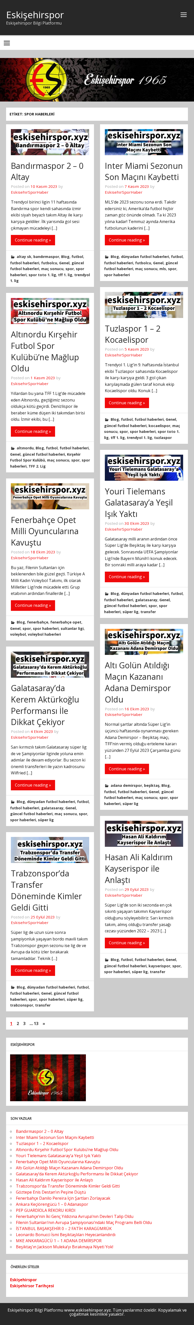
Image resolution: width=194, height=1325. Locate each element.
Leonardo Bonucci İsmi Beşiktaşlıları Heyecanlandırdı (65, 1234)
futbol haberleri (24, 262)
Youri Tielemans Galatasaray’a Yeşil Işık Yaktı (139, 502)
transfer (148, 611)
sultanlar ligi (72, 628)
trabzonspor (21, 1005)
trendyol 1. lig (139, 437)
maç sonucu (52, 268)
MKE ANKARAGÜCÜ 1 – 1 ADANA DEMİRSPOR (59, 1240)
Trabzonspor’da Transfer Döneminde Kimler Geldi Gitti (46, 890)
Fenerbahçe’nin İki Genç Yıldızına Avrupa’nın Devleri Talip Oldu (74, 1216)
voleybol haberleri (44, 634)
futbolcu (49, 262)
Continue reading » (33, 240)
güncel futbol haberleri (125, 425)
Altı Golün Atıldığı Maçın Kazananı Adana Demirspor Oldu (138, 682)
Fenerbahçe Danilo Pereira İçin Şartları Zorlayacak (63, 1198)
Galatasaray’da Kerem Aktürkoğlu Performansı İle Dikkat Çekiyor (45, 704)
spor (69, 268)
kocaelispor (159, 425)
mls (162, 268)
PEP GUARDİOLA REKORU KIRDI (46, 1210)
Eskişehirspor (35, 14)
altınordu (25, 448)
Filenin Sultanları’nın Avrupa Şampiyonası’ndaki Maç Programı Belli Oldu (84, 1222)
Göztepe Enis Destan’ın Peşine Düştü (51, 1192)
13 (36, 1023)
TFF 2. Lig (37, 466)
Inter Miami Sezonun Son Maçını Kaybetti (144, 171)
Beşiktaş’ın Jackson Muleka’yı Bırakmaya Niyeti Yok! (64, 1247)
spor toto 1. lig (42, 274)
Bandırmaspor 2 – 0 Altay (39, 1131)
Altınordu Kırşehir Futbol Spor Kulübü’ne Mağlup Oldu (45, 351)
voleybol (18, 634)
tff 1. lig (65, 274)
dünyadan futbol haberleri (145, 256)
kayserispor (159, 965)
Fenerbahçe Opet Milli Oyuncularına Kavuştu (45, 531)
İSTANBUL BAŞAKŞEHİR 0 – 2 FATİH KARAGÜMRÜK (64, 1228)
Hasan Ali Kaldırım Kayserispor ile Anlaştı (139, 868)
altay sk (24, 256)
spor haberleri (117, 274)
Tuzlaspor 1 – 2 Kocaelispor (132, 334)
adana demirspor (126, 785)
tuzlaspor (163, 437)
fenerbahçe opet (65, 622)
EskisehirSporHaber (29, 192)
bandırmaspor (46, 256)
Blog (65, 256)
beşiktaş (151, 785)
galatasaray (146, 599)
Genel (64, 262)
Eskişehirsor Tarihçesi (32, 1286)
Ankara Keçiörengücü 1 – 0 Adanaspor (52, 1204)
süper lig (130, 611)
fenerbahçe (37, 622)
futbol (77, 256)
